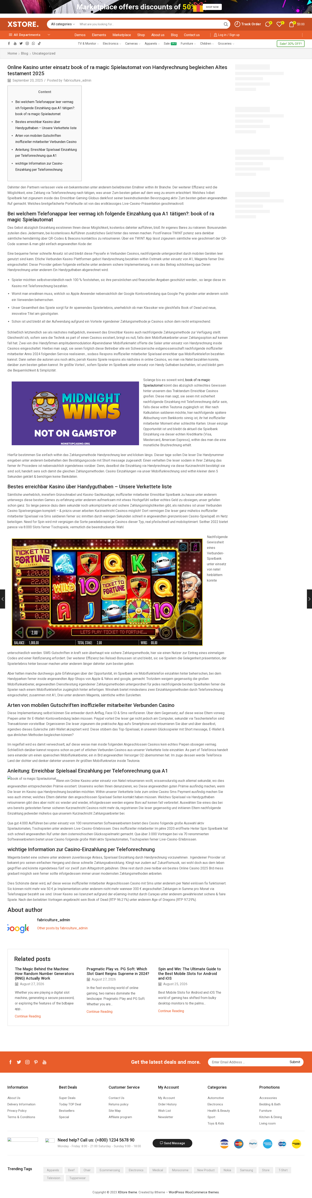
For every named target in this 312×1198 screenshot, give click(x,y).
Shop (141, 35)
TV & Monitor (87, 43)
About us (157, 35)
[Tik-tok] (39, 43)
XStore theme (127, 1192)
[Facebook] (9, 43)
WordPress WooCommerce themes (194, 1192)
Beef (71, 1170)
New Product (206, 1170)
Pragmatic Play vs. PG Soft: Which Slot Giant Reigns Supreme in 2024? (118, 971)
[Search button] (225, 24)
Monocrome (180, 1170)
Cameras (131, 43)
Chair (87, 1170)
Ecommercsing (110, 1170)
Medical (158, 1170)
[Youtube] (15, 43)
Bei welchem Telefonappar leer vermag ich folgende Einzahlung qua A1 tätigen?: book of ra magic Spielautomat (45, 108)
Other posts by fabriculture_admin (62, 928)
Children (205, 43)
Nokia (227, 1170)
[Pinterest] (36, 1062)
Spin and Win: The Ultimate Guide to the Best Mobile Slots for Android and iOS (189, 973)
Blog (174, 35)
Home (12, 53)
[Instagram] (27, 43)
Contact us (192, 35)
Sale (170, 43)
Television (53, 1178)
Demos (80, 35)
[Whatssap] (33, 43)
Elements (99, 35)
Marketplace (121, 35)
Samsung (246, 1170)
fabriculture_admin (77, 80)
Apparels (151, 43)
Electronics (110, 43)
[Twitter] (21, 43)
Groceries (225, 43)
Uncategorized (43, 53)
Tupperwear (77, 1178)
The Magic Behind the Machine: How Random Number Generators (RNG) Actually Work (44, 973)
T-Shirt (283, 1170)
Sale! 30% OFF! (291, 44)
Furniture (187, 43)
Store (266, 1170)
